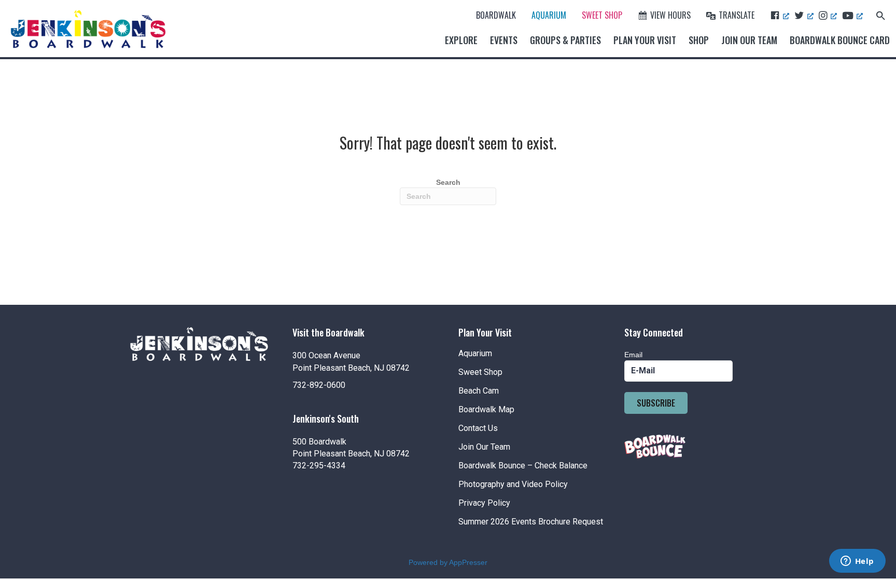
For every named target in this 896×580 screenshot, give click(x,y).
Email (633, 354)
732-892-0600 (318, 385)
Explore (461, 40)
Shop (699, 40)
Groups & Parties (565, 40)
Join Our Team (749, 40)
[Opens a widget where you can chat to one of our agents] (857, 562)
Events (503, 40)
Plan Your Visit (644, 40)
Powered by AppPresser (448, 562)
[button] (881, 14)
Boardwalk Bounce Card (840, 40)
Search (448, 182)
